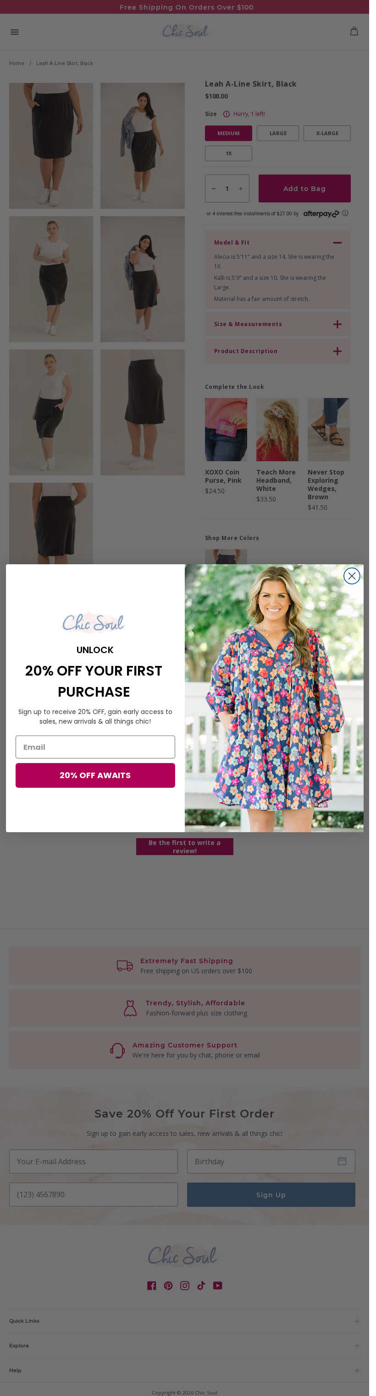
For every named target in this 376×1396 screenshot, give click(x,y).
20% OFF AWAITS (95, 775)
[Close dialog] (352, 576)
